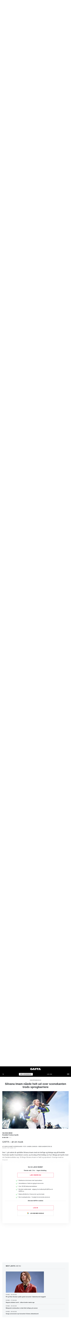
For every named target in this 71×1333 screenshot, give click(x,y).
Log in (35, 1208)
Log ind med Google (37, 1213)
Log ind (49, 1074)
